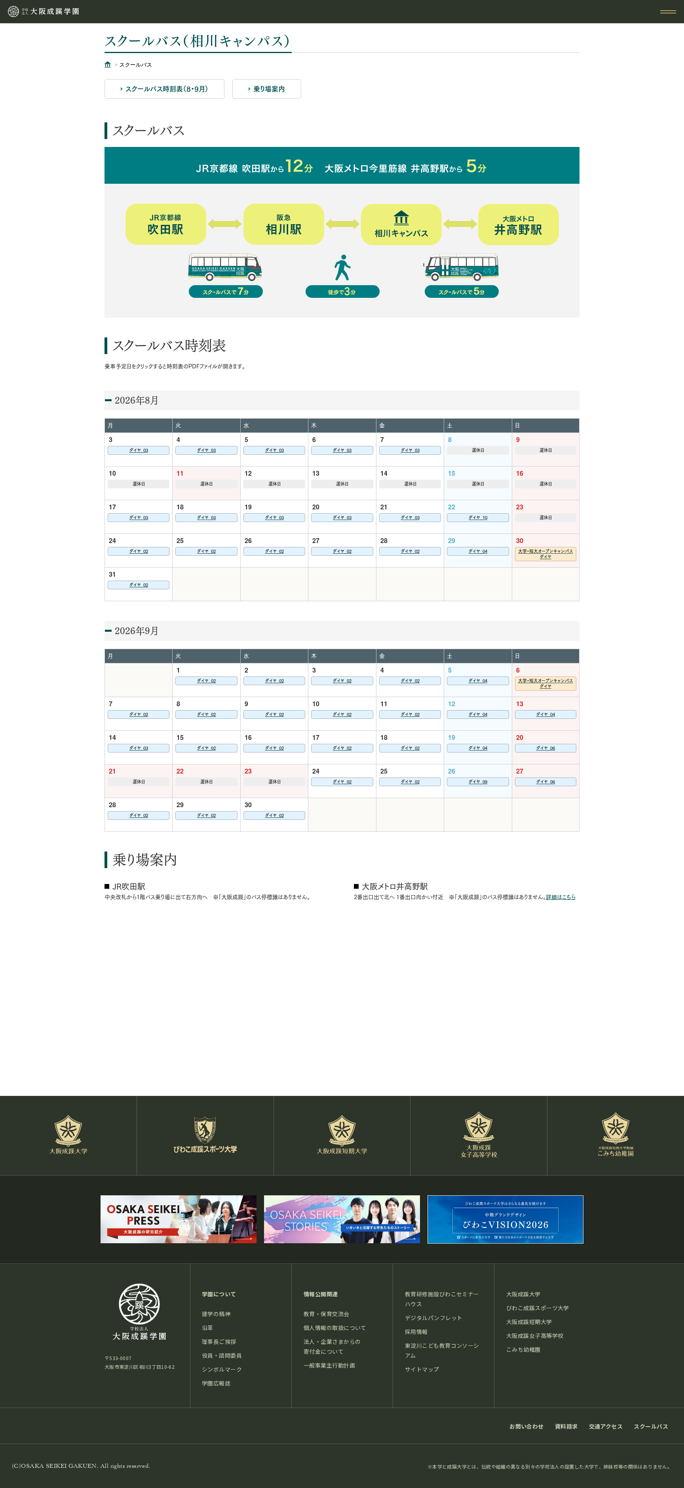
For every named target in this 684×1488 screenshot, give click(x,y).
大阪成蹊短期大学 (529, 1322)
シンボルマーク (222, 1369)
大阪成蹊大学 (523, 1294)
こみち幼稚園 (523, 1349)
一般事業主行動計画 (329, 1365)
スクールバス (651, 1426)
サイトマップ (422, 1369)
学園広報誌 (216, 1383)
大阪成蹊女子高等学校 (535, 1335)
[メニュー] (668, 12)
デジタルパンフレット (434, 1318)
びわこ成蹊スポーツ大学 (537, 1308)
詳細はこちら (561, 897)
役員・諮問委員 (222, 1355)
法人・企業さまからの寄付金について (332, 1346)
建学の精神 (216, 1314)
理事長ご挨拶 (219, 1341)
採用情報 (416, 1332)
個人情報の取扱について (335, 1328)
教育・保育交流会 (327, 1314)
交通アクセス (606, 1426)
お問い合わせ (526, 1426)
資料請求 (566, 1426)
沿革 (207, 1328)
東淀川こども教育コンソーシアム (442, 1350)
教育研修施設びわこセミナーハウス (442, 1299)
